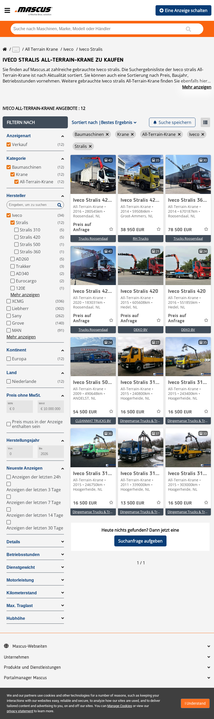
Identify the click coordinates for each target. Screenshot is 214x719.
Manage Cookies (119, 706)
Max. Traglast (20, 605)
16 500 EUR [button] (132, 412)
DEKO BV (140, 329)
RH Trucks (140, 238)
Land (12, 372)
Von (10, 448)
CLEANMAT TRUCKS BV (93, 420)
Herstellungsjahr (23, 440)
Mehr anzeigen (196, 87)
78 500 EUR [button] (180, 230)
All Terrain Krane (41, 49)
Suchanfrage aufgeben (140, 541)
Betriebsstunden (23, 554)
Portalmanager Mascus (25, 678)
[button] (35, 122)
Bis (40, 448)
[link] (93, 174)
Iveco (68, 49)
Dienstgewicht (21, 567)
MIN (10, 403)
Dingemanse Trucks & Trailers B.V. (146, 420)
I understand (195, 703)
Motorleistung (20, 580)
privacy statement (20, 711)
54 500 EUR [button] (85, 412)
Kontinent (16, 350)
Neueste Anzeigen (25, 468)
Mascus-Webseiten (30, 646)
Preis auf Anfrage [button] (82, 227)
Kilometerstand (22, 593)
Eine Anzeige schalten (186, 10)
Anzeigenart (19, 136)
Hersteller (16, 195)
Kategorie (16, 158)
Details (13, 542)
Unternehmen (16, 657)
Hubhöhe (16, 618)
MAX (42, 403)
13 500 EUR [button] (132, 503)
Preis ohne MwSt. (24, 395)
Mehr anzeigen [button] (25, 295)
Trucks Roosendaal (93, 238)
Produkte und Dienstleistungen (32, 667)
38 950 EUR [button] (132, 230)
